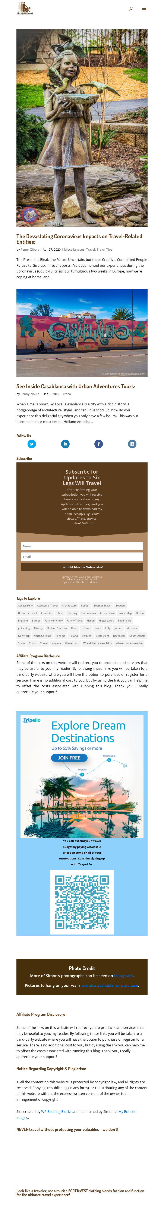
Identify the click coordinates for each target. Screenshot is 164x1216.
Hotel (74, 628)
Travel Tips (104, 249)
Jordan (118, 628)
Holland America (57, 628)
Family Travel (75, 620)
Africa (67, 394)
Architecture (69, 605)
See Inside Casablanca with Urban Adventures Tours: (75, 386)
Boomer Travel (102, 605)
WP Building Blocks (56, 1111)
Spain (21, 643)
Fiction (91, 620)
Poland (74, 636)
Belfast (85, 605)
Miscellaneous (74, 249)
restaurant (102, 636)
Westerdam (72, 643)
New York (23, 636)
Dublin (140, 613)
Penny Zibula (30, 249)
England (23, 620)
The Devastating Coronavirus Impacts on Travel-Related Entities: (79, 238)
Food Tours (124, 620)
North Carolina (42, 636)
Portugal (87, 636)
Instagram (123, 975)
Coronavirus (88, 613)
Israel (97, 628)
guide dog (24, 628)
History (38, 628)
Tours (32, 643)
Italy (107, 628)
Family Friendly (54, 620)
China (60, 613)
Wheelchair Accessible (129, 643)
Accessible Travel (47, 605)
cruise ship (125, 613)
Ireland (86, 628)
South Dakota (137, 636)
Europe (36, 620)
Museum (131, 628)
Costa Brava (107, 613)
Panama (60, 636)
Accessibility (25, 605)
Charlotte (46, 613)
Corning (72, 613)
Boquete (121, 605)
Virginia (56, 643)
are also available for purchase (110, 985)
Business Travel (27, 613)
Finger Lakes (106, 620)
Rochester (119, 636)
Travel (90, 249)
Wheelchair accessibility (97, 643)
